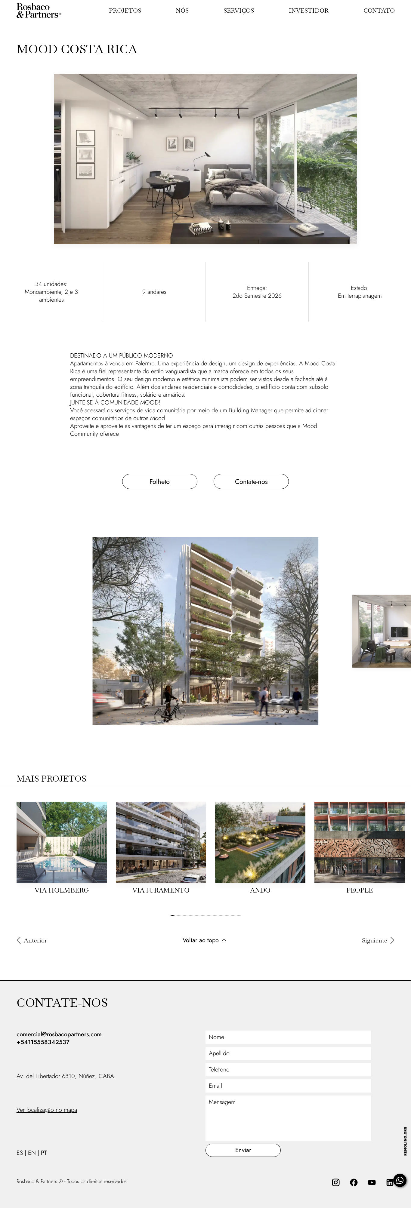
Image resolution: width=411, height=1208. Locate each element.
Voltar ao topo (201, 940)
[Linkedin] (389, 1182)
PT (44, 1153)
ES (20, 1153)
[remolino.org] (405, 1141)
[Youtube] (371, 1182)
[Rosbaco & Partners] (47, 10)
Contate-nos (251, 481)
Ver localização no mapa (47, 1110)
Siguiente (374, 940)
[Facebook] (353, 1182)
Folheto (160, 481)
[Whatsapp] (399, 1180)
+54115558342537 (43, 1042)
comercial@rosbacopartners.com (59, 1034)
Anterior (35, 940)
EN (32, 1153)
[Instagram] (335, 1182)
